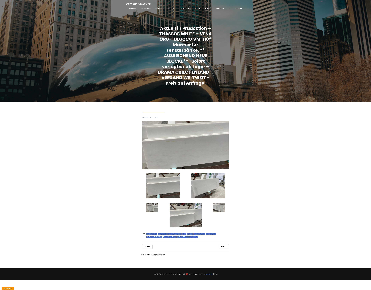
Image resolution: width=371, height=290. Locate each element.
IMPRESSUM (220, 9)
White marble (194, 237)
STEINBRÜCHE (159, 9)
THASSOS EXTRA (210, 234)
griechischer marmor (174, 234)
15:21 (156, 117)
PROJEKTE (197, 9)
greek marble (162, 234)
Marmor (190, 234)
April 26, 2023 (147, 117)
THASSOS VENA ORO (182, 237)
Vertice (209, 274)
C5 (229, 9)
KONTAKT (208, 9)
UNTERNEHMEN (145, 9)
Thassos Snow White (169, 237)
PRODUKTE (171, 9)
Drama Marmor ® (152, 234)
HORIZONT (238, 9)
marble (184, 234)
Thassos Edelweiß (199, 234)
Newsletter (132, 9)
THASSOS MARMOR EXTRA (154, 237)
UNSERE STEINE (184, 9)
